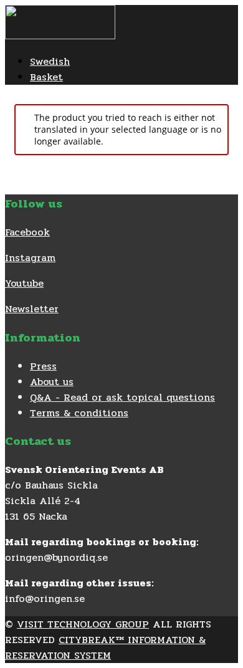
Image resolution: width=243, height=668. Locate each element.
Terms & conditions (79, 413)
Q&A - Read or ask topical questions (122, 397)
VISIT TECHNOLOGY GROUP (83, 624)
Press (43, 366)
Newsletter (32, 309)
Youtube (24, 283)
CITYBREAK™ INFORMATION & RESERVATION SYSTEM (105, 647)
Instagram (30, 257)
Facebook (27, 232)
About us (52, 381)
